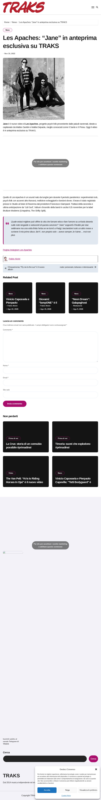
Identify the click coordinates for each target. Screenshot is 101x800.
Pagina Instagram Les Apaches (17, 250)
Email (5, 378)
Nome (6, 365)
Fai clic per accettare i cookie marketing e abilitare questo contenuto (50, 163)
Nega (67, 790)
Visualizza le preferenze (88, 790)
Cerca (6, 752)
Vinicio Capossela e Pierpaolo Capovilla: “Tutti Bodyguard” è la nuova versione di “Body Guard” (74, 482)
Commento (8, 330)
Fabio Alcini (14, 259)
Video (11, 473)
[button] (96, 769)
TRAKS (11, 775)
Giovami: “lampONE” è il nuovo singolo (48, 303)
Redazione (77, 306)
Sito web (6, 390)
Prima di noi (13, 438)
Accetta (47, 790)
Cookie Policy (66, 796)
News (8, 30)
